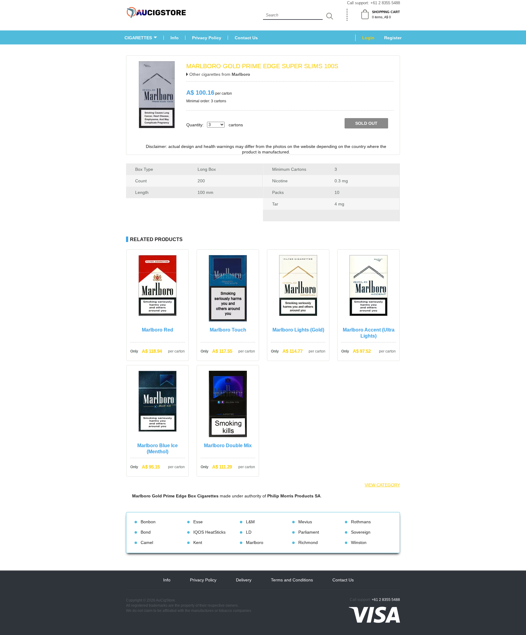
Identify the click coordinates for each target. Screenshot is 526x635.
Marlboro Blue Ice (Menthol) (157, 448)
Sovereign (360, 532)
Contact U (246, 37)
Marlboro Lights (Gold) (298, 329)
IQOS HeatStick (209, 532)
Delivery (243, 579)
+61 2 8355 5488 (385, 3)
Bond (146, 532)
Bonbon (148, 521)
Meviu (305, 521)
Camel (147, 542)
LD (248, 532)
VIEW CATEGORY (382, 484)
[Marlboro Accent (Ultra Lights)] (368, 314)
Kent (197, 542)
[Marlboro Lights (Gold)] (298, 314)
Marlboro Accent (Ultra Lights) (368, 333)
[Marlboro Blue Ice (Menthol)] (158, 430)
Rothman (361, 521)
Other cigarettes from (219, 74)
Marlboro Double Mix (228, 445)
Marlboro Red (157, 329)
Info (174, 37)
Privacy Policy (206, 37)
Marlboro (254, 542)
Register (393, 37)
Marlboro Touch (228, 329)
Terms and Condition (292, 579)
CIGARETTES (138, 37)
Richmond (308, 542)
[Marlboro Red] (158, 314)
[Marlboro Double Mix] (228, 435)
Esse (198, 521)
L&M (250, 521)
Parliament (308, 532)
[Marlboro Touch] (228, 319)
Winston (358, 542)
